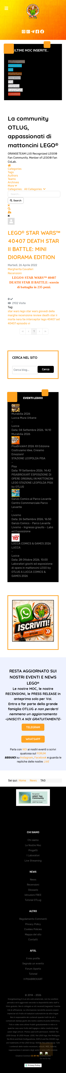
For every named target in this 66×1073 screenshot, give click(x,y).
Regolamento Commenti (33, 919)
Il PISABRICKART (33, 979)
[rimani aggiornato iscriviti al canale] (33, 621)
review (37, 315)
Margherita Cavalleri (20, 269)
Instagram (26, 757)
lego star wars (29, 311)
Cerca (45, 369)
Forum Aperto (33, 968)
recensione (25, 315)
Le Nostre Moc (33, 845)
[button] (34, 186)
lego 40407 (48, 319)
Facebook (40, 757)
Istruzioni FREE (33, 895)
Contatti (33, 939)
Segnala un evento (33, 963)
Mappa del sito (33, 934)
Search (16, 200)
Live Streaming (33, 860)
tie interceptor (31, 319)
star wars (13, 311)
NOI (25, 749)
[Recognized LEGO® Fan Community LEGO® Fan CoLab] (33, 797)
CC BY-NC (35, 1056)
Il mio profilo (33, 958)
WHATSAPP (33, 739)
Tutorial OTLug (33, 900)
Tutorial (33, 973)
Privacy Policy (33, 924)
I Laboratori (33, 855)
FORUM (41, 753)
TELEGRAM (33, 727)
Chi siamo (33, 840)
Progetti (33, 850)
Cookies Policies (33, 929)
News (33, 879)
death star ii (49, 315)
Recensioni (15, 273)
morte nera (15, 319)
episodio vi (23, 323)
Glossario (33, 890)
